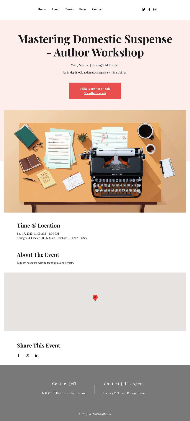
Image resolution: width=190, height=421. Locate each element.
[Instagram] (155, 9)
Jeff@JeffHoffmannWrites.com (64, 393)
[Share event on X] (28, 355)
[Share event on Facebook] (18, 355)
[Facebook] (149, 9)
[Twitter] (144, 9)
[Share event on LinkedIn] (37, 355)
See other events (95, 93)
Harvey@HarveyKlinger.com (124, 393)
